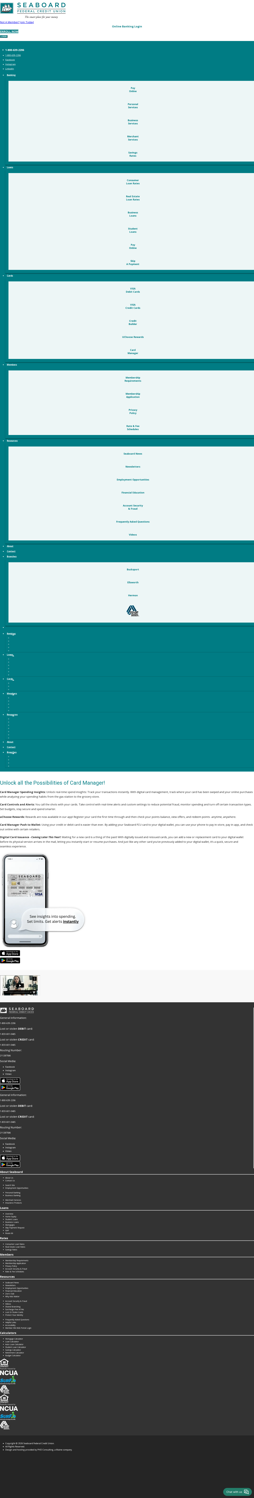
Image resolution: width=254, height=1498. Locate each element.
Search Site (10, 1185)
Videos (16, 737)
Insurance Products (13, 1203)
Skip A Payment (21, 674)
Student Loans (20, 668)
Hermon (17, 762)
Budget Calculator (13, 1355)
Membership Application (26, 700)
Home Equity (10, 1216)
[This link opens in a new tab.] (10, 955)
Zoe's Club (9, 1293)
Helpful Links (10, 1322)
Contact (11, 551)
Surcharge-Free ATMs (14, 1309)
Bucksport (18, 756)
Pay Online (18, 637)
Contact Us (10, 1180)
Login (3, 36)
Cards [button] (10, 275)
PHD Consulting (45, 1449)
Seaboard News (21, 718)
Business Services (22, 644)
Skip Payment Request (14, 1227)
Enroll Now (9, 31)
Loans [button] (10, 167)
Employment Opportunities (27, 725)
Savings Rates (20, 650)
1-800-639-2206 (14, 50)
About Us (9, 1178)
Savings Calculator (13, 1350)
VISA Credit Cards (22, 686)
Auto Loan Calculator (14, 1344)
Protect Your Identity (14, 1315)
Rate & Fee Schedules (24, 710)
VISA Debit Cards (21, 683)
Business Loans (20, 665)
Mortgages (10, 1225)
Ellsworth (17, 759)
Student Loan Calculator (15, 1347)
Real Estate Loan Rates (25, 662)
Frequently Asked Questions (27, 734)
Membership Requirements (27, 697)
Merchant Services (22, 647)
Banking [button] (11, 75)
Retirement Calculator (14, 1352)
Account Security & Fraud (26, 731)
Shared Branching (22, 766)
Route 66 (9, 1233)
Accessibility (10, 1325)
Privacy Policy (20, 704)
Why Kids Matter (12, 1296)
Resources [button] (12, 440)
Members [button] (12, 364)
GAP (7, 1230)
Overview (9, 1214)
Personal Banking (12, 1192)
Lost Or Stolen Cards (14, 1312)
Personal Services (22, 641)
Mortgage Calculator (14, 1339)
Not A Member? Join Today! (17, 22)
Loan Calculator (12, 1341)
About (10, 546)
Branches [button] (12, 556)
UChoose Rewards (22, 689)
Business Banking (12, 1195)
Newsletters (19, 721)
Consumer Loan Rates (24, 658)
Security (17, 707)
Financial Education (23, 728)
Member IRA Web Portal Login (18, 1328)
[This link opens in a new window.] (9, 1374)
